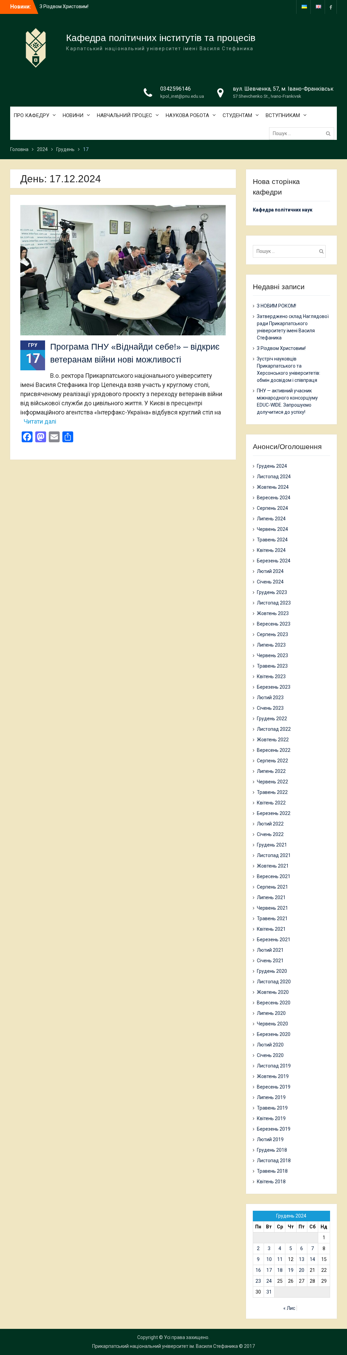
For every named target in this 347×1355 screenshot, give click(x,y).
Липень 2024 (271, 518)
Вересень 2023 (273, 624)
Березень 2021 (273, 939)
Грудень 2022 (272, 718)
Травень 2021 (272, 918)
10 (269, 1259)
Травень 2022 (272, 792)
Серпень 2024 (272, 508)
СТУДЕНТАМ (237, 115)
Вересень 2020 (273, 1002)
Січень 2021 (270, 960)
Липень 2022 (271, 771)
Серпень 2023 (272, 634)
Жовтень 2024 (273, 487)
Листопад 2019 (274, 1066)
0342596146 (175, 89)
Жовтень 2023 (273, 613)
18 (280, 1270)
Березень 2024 (273, 560)
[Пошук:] (303, 133)
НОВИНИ (73, 115)
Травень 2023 (272, 666)
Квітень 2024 (271, 550)
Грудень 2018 (272, 1150)
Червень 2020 (272, 1023)
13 (301, 1259)
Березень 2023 (273, 687)
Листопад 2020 (274, 981)
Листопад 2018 (274, 1160)
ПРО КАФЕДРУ (31, 115)
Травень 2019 (272, 1108)
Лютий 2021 (270, 950)
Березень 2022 (273, 813)
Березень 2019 (273, 1129)
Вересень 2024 (273, 497)
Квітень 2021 (271, 929)
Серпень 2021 (272, 887)
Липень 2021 (271, 897)
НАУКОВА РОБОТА (187, 115)
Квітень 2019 (271, 1118)
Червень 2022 (272, 781)
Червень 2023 (272, 655)
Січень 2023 (270, 708)
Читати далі (40, 421)
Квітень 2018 (271, 1181)
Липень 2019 (271, 1097)
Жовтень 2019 (273, 1076)
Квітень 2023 (271, 676)
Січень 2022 (270, 834)
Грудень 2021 (272, 845)
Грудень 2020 (272, 971)
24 (269, 1281)
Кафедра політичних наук (282, 209)
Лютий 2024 (270, 571)
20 (301, 1270)
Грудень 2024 (272, 466)
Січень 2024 (270, 581)
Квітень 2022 (271, 802)
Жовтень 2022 (273, 739)
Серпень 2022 (272, 760)
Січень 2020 (270, 1055)
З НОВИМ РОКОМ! (276, 306)
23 (258, 1281)
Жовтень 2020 (273, 992)
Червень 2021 (272, 908)
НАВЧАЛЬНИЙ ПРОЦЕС (124, 115)
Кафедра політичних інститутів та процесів (161, 38)
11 (280, 1259)
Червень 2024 (272, 529)
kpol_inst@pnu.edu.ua (182, 96)
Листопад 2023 (274, 603)
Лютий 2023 (270, 697)
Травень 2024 (272, 539)
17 (269, 1270)
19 (290, 1270)
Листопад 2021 (274, 855)
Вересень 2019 (273, 1087)
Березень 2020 (273, 1034)
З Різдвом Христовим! (64, 6)
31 (269, 1292)
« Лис (289, 1308)
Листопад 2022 (274, 729)
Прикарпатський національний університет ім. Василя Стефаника (165, 1346)
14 (312, 1259)
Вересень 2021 (273, 876)
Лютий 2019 (270, 1139)
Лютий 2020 (270, 1044)
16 (258, 1270)
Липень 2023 (271, 645)
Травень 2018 (272, 1171)
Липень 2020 (271, 1013)
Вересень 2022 (273, 750)
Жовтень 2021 (273, 866)
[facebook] (330, 7)
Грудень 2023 (272, 592)
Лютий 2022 (270, 824)
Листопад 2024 (274, 476)
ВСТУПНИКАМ (283, 115)
